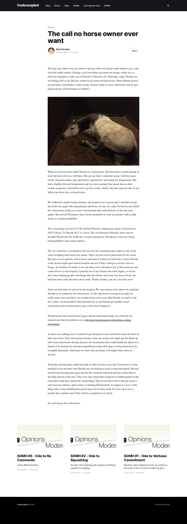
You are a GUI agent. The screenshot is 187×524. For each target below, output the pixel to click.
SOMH (107, 5)
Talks (66, 5)
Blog (48, 5)
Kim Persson (63, 49)
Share (134, 51)
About (57, 5)
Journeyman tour (91, 5)
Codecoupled (28, 5)
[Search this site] (168, 6)
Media (76, 5)
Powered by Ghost (162, 504)
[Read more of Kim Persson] (51, 50)
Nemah (51, 27)
